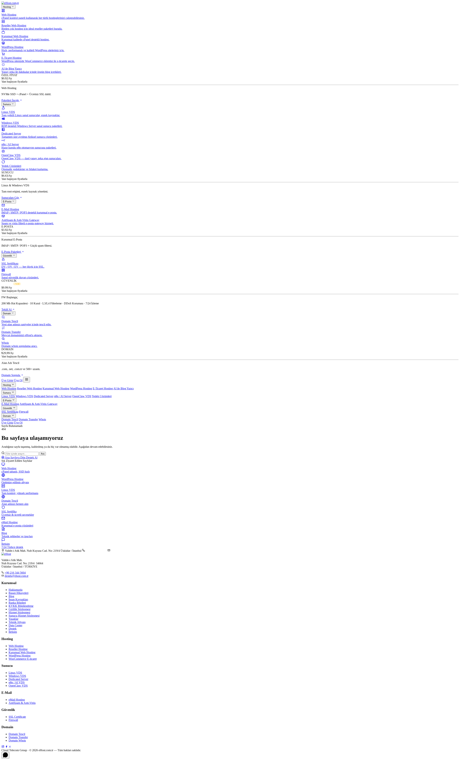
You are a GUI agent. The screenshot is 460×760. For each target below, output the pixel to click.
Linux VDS (8, 396)
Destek (13, 628)
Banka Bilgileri (17, 602)
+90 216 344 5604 (96, 550)
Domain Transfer (28, 419)
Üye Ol (18, 380)
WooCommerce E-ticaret (23, 658)
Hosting (7, 7)
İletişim (13, 631)
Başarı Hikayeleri (18, 593)
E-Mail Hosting (10, 403)
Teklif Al (6, 309)
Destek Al (31, 457)
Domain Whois (17, 740)
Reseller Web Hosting (29, 388)
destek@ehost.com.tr (123, 550)
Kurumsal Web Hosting (56, 388)
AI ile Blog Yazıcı (123, 388)
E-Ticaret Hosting (103, 388)
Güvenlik (8, 255)
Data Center (15, 625)
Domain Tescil (9, 419)
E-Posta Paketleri (11, 251)
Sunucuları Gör (10, 197)
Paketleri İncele (10, 100)
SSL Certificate (17, 716)
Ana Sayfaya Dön (15, 457)
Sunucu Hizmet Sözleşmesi (24, 615)
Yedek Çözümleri (102, 396)
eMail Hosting (17, 699)
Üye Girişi (7, 380)
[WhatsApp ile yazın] (5, 755)
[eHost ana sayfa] (10, 2)
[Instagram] (2, 746)
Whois (42, 419)
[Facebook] (6, 746)
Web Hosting (8, 388)
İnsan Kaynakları (18, 599)
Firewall (23, 411)
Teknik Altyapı (17, 622)
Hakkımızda (15, 589)
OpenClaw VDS (81, 396)
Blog (11, 596)
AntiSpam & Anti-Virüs (22, 702)
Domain (7, 313)
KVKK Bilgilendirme (21, 605)
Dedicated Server (43, 396)
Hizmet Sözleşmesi (19, 612)
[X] (10, 746)
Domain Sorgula (11, 375)
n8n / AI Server (63, 396)
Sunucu (7, 104)
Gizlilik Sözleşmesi (19, 609)
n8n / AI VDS (17, 682)
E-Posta (7, 201)
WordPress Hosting (81, 388)
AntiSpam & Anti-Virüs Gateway (39, 403)
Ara (42, 453)
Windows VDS (24, 396)
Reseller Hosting (18, 649)
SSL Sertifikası (9, 411)
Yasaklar (13, 618)
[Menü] (26, 379)
